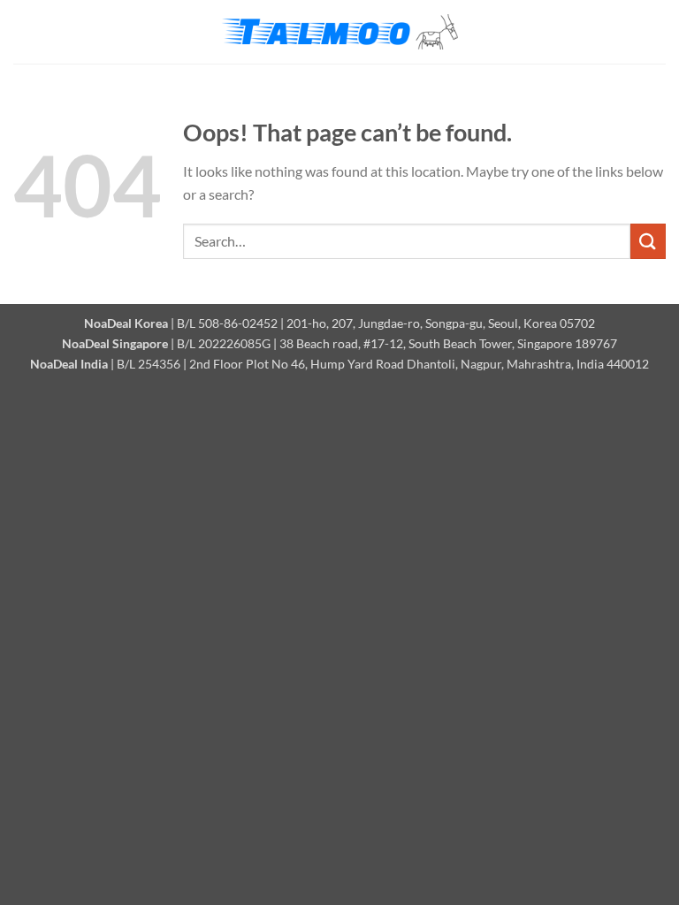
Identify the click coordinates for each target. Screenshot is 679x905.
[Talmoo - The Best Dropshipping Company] (339, 32)
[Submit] (648, 241)
